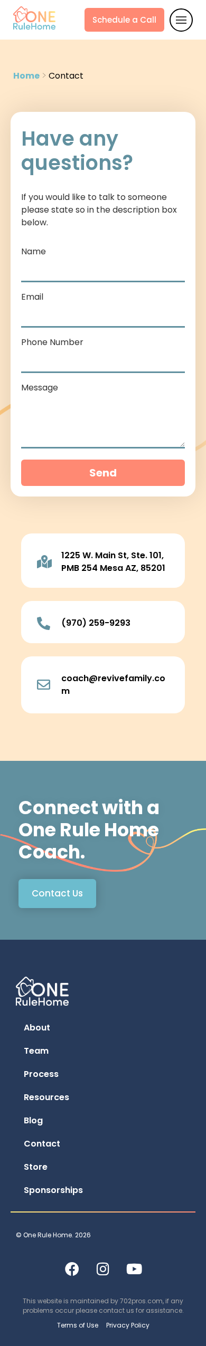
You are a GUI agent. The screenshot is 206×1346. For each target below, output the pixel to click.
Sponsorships (53, 1190)
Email (32, 298)
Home (26, 76)
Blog (33, 1120)
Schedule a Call (124, 19)
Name (33, 252)
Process (41, 1074)
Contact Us (57, 893)
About (37, 1028)
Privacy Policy (127, 1325)
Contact (42, 1144)
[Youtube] (134, 1268)
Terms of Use (77, 1325)
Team (36, 1051)
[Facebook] (72, 1268)
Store (36, 1167)
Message (39, 389)
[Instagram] (103, 1268)
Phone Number (52, 343)
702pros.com (141, 1300)
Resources (46, 1097)
